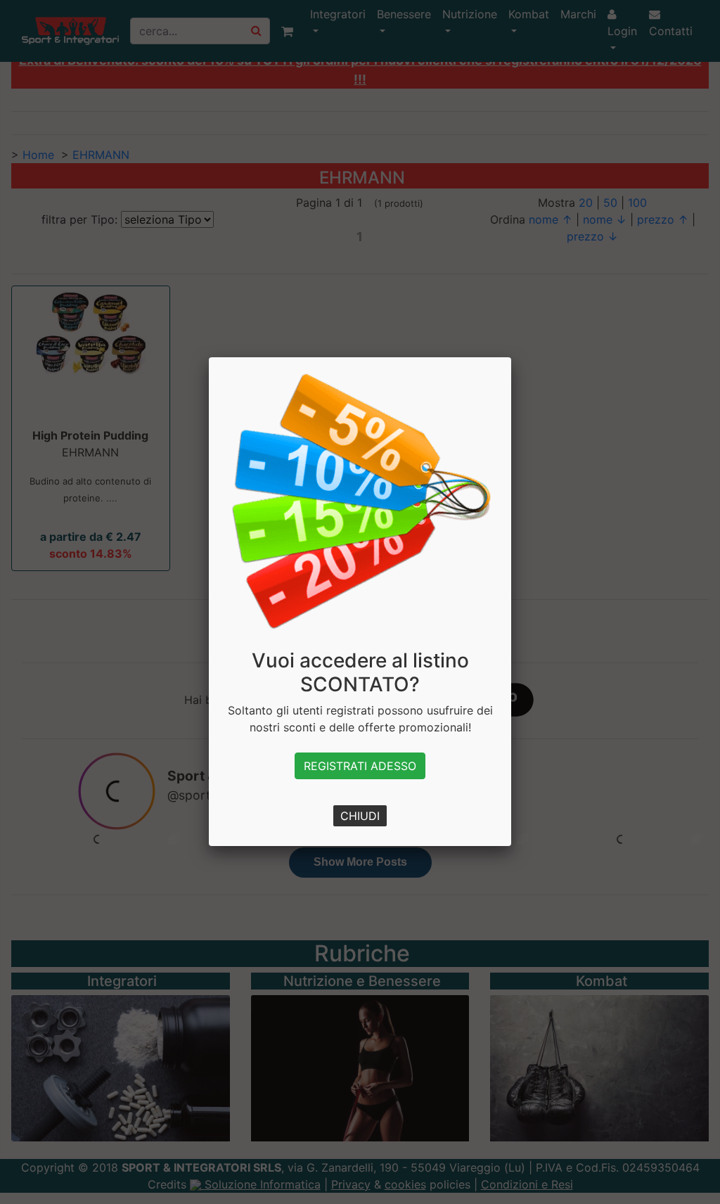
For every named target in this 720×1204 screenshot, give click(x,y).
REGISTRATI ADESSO (360, 766)
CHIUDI (360, 816)
